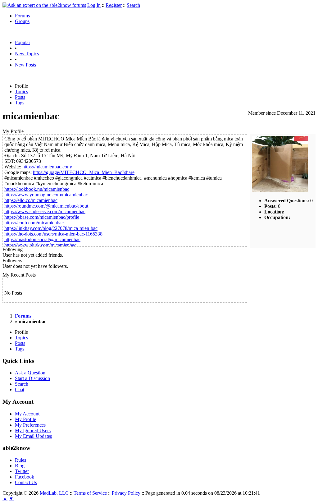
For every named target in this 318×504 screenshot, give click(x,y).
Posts (20, 97)
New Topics (27, 53)
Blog (20, 465)
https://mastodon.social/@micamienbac (42, 239)
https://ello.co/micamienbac (30, 200)
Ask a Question (30, 372)
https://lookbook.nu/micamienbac (36, 189)
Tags (19, 102)
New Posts (25, 64)
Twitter (22, 471)
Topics (21, 91)
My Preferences (30, 425)
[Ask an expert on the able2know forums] (44, 5)
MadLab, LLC (54, 493)
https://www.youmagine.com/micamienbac (46, 194)
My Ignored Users (33, 430)
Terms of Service (90, 493)
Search (133, 5)
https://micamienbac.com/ (47, 166)
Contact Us (26, 482)
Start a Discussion (32, 378)
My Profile (25, 419)
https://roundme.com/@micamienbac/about (46, 205)
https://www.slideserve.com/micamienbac (44, 211)
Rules (20, 460)
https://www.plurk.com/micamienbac (40, 245)
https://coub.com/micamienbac (34, 222)
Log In (94, 5)
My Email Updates (33, 436)
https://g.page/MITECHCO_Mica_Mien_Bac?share (83, 172)
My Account (27, 413)
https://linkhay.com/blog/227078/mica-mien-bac (51, 228)
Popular (22, 42)
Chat (19, 389)
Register (114, 5)
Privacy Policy (126, 493)
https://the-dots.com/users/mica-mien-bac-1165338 (53, 233)
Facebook (24, 476)
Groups (22, 21)
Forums (22, 15)
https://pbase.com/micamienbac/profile (41, 217)
